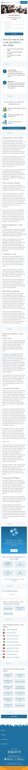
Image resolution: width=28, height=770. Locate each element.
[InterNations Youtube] (19, 751)
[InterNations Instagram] (15, 751)
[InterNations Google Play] (19, 759)
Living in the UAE (20, 705)
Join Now (23, 2)
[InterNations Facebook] (8, 751)
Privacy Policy (19, 764)
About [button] (3, 730)
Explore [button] (3, 735)
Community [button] (4, 744)
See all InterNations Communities (14, 768)
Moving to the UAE (20, 681)
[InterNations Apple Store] (9, 759)
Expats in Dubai (8, 608)
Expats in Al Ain (8, 613)
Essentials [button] (4, 739)
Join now (14, 34)
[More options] (22, 64)
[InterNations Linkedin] (12, 751)
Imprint (7, 764)
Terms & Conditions (12, 764)
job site (17, 256)
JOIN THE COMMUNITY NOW (14, 128)
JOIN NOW (14, 550)
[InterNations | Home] (5, 3)
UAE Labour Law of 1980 (10, 355)
